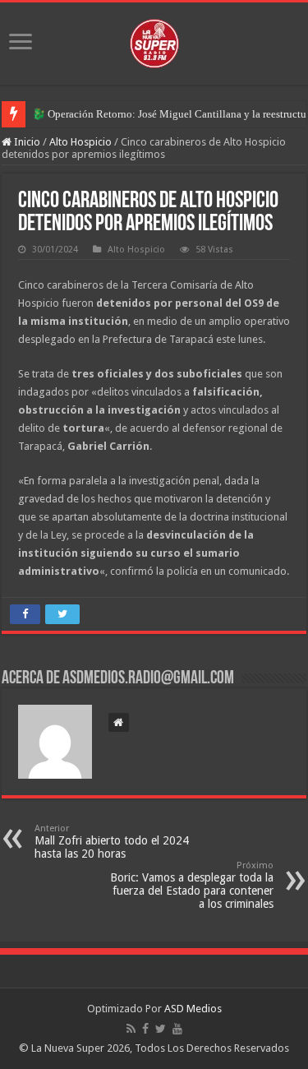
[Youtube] (177, 1029)
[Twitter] (161, 1029)
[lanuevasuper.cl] (154, 40)
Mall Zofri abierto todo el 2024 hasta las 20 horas (111, 841)
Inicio (25, 142)
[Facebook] (145, 1029)
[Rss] (131, 1029)
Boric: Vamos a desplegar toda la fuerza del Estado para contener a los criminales (192, 885)
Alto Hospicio (80, 142)
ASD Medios (193, 1008)
